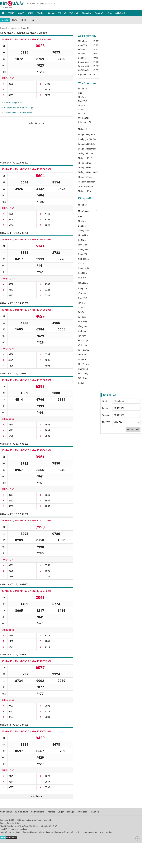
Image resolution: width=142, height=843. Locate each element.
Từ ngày (105, 408)
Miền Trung (83, 211)
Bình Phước (83, 364)
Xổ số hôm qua (87, 83)
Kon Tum (82, 278)
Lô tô (109, 13)
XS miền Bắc (6, 812)
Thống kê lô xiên (85, 153)
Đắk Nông (82, 273)
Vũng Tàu (82, 45)
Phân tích (86, 13)
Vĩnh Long (82, 345)
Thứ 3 (14, 20)
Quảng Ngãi (83, 268)
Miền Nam (83, 283)
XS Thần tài (83, 70)
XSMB (11, 13)
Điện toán (82, 812)
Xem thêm (36, 796)
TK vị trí (62, 13)
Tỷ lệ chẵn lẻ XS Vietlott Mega (18, 112)
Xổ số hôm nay (87, 35)
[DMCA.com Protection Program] (8, 839)
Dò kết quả (133, 429)
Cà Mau (81, 109)
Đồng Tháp (83, 101)
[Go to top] (138, 839)
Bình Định (82, 245)
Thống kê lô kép (85, 158)
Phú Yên (82, 97)
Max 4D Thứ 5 (22, 239)
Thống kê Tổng (85, 177)
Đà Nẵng (82, 240)
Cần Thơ (82, 293)
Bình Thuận (83, 340)
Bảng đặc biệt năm (86, 134)
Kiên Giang (83, 373)
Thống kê (73, 13)
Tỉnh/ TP (106, 422)
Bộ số (104, 401)
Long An (82, 359)
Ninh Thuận (83, 259)
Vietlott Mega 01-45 (13, 103)
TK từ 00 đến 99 (85, 186)
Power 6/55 (83, 66)
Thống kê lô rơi (85, 191)
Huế (80, 93)
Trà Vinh (82, 354)
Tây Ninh (82, 336)
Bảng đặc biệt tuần (86, 144)
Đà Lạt (81, 383)
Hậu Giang (83, 369)
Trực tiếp (51, 812)
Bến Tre (81, 49)
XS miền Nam (37, 812)
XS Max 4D (7, 39)
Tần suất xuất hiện (86, 182)
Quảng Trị (82, 254)
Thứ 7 (33, 20)
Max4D (5, 20)
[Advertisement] (36, 142)
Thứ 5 (23, 20)
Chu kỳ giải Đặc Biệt (87, 139)
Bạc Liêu (82, 53)
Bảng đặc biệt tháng (87, 149)
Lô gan (51, 13)
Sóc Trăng (82, 321)
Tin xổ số (99, 13)
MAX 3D (82, 113)
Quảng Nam (83, 62)
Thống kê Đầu (84, 163)
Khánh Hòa (83, 235)
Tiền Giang (83, 378)
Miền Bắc (82, 41)
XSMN (31, 13)
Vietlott (40, 13)
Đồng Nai (82, 326)
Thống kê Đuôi (85, 167)
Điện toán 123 (84, 74)
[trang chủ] (12, 7)
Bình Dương (83, 350)
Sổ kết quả (120, 13)
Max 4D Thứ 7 (22, 169)
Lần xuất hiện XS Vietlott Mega (18, 108)
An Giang (82, 331)
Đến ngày (106, 415)
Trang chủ (4, 28)
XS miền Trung (21, 812)
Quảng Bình (83, 249)
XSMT (21, 13)
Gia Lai (81, 263)
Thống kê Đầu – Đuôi (88, 172)
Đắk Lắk (82, 58)
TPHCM (81, 105)
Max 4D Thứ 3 (22, 39)
